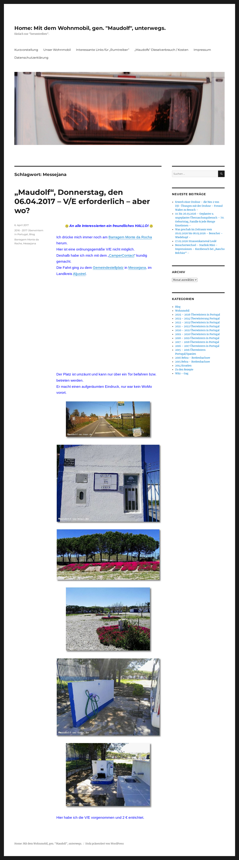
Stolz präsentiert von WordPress (104, 843)
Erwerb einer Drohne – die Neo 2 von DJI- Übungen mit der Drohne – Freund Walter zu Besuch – (199, 205)
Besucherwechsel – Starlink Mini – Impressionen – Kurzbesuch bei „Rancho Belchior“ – (200, 249)
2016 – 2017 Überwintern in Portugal (197, 346)
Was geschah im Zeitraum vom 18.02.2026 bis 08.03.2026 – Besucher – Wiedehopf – (199, 233)
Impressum (202, 50)
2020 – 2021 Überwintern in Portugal (197, 330)
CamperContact (121, 255)
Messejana (137, 268)
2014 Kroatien (183, 365)
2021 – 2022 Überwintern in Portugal (197, 326)
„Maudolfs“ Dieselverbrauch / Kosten (161, 50)
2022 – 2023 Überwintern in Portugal (197, 322)
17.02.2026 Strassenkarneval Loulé (195, 241)
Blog (32, 234)
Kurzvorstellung (26, 50)
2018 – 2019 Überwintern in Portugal (197, 338)
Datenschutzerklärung (31, 57)
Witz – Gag (181, 373)
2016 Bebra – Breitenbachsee (192, 357)
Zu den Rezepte (184, 369)
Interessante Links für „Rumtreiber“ (102, 50)
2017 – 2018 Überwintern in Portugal (197, 342)
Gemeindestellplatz (108, 268)
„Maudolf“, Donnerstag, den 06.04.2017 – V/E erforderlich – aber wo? (82, 201)
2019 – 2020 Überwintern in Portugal (197, 334)
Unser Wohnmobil (57, 50)
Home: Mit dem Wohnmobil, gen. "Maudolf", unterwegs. (90, 28)
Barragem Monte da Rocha (130, 237)
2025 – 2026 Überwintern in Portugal (197, 314)
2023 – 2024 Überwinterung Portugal (197, 318)
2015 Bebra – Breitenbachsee (192, 361)
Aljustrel (79, 274)
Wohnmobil (182, 310)
